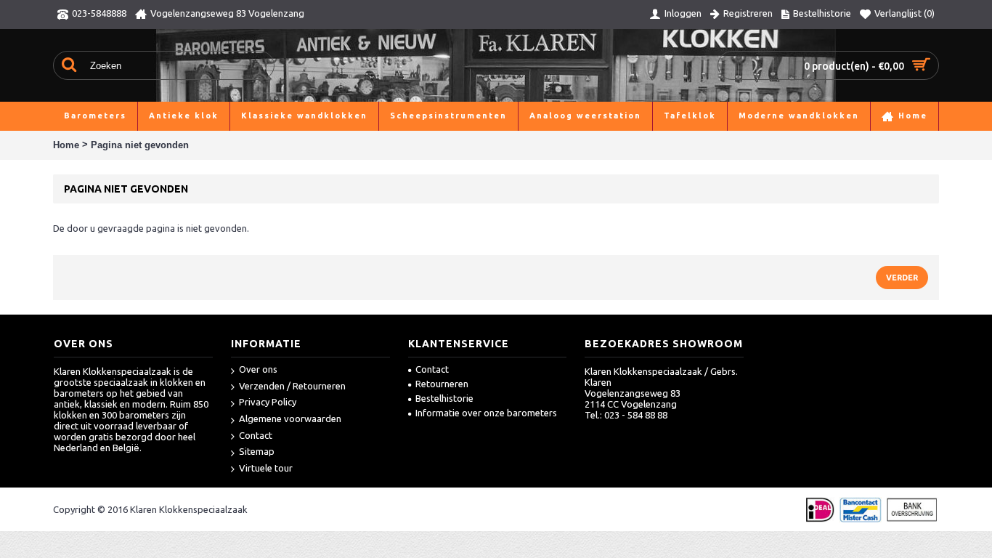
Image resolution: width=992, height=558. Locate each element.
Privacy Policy (267, 402)
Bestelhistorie (444, 398)
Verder (902, 277)
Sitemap (257, 451)
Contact (255, 435)
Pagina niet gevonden (140, 145)
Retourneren (441, 384)
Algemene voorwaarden (290, 418)
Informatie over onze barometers (486, 413)
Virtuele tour (266, 468)
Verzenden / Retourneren (292, 386)
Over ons (258, 369)
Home (66, 145)
